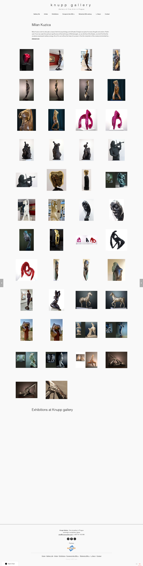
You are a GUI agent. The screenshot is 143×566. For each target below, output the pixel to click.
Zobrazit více (35, 39)
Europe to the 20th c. (73, 556)
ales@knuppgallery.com (66, 534)
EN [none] (140, 564)
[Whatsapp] (75, 539)
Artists (56, 556)
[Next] (1, 283)
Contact (99, 556)
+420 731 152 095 (79, 534)
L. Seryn (93, 556)
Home (43, 556)
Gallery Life (49, 556)
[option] (136, 564)
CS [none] (136, 564)
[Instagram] (68, 539)
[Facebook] (71, 539)
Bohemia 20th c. (85, 556)
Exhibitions (62, 556)
